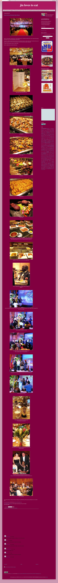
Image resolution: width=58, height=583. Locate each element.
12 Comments (5, 506)
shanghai (50, 160)
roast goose (53, 158)
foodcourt (53, 142)
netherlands (42, 155)
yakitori (51, 168)
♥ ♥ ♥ (45, 128)
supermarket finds (43, 163)
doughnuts (53, 140)
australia (50, 130)
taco (53, 163)
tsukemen (45, 166)
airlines (44, 129)
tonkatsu (53, 165)
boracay (42, 132)
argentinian (42, 130)
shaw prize (52, 160)
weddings (50, 167)
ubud (50, 166)
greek (46, 144)
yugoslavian (43, 169)
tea (51, 164)
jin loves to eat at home (40, 10)
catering (44, 134)
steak (44, 162)
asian (45, 130)
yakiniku (49, 168)
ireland (47, 148)
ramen (51, 158)
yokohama (53, 168)
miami (51, 152)
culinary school (52, 138)
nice (46, 155)
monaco (45, 154)
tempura (53, 164)
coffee (49, 137)
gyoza (48, 144)
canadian (49, 133)
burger (44, 133)
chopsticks (45, 136)
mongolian (47, 154)
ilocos (48, 147)
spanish (42, 162)
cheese (53, 134)
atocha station (47, 130)
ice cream (46, 147)
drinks (42, 141)
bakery (42, 131)
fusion (42, 143)
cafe (45, 133)
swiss (50, 163)
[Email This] (8, 506)
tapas (50, 164)
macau (53, 150)
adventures (52, 128)
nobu (47, 155)
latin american (44, 150)
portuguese (50, 157)
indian (53, 147)
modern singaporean (49, 153)
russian (42, 159)
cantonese (53, 133)
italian (51, 148)
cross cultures (46, 138)
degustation (53, 139)
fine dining (48, 142)
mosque (51, 154)
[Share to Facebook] (11, 506)
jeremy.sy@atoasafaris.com (18, 502)
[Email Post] (13, 506)
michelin (53, 152)
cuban (49, 138)
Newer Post (5, 564)
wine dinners (42, 168)
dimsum (49, 140)
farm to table (51, 141)
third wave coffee (47, 165)
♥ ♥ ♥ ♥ (47, 128)
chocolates (42, 136)
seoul (41, 160)
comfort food (52, 137)
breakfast (48, 132)
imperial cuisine (50, 147)
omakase (53, 155)
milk (41, 153)
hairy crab (50, 144)
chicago (45, 135)
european (49, 141)
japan (20, 10)
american (48, 129)
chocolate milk (52, 135)
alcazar (46, 129)
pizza (45, 157)
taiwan (24, 10)
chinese (49, 135)
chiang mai (42, 135)
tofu (49, 165)
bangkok (50, 131)
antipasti (53, 129)
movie (53, 154)
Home (21, 564)
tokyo (51, 165)
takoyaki (48, 164)
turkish (48, 166)
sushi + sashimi (47, 163)
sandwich (46, 159)
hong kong (16, 10)
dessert (43, 140)
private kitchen (45, 158)
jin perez (12, 573)
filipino (45, 142)
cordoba (42, 138)
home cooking (50, 145)
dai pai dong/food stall (47, 139)
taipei (44, 164)
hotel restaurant (50, 146)
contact (47, 10)
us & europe (34, 10)
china (47, 135)
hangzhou (42, 145)
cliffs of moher (52, 136)
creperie (44, 138)
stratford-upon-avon (50, 162)
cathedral (47, 134)
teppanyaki (42, 165)
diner (51, 140)
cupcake (42, 139)
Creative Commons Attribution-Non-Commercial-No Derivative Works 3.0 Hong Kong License (29, 573)
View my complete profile (49, 16)
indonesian (42, 148)
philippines (12, 10)
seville (44, 160)
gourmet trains (42, 144)
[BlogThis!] (9, 506)
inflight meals (44, 148)
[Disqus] (21, 522)
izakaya (53, 148)
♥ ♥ (42, 128)
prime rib (42, 158)
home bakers (46, 145)
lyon (49, 150)
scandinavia (48, 159)
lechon (46, 150)
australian (53, 130)
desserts (45, 140)
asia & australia (28, 10)
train (41, 166)
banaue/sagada (47, 131)
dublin (43, 141)
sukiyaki (53, 162)
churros (47, 136)
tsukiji (47, 166)
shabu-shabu (46, 160)
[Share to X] (10, 506)
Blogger (47, 577)
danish (51, 139)
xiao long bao (46, 168)
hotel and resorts (45, 146)
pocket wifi (47, 157)
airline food (42, 129)
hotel (43, 146)
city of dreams (49, 136)
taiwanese (46, 164)
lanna (41, 150)
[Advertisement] (21, 561)
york (41, 169)
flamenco (51, 142)
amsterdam (51, 129)
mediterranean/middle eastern (45, 152)
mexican (50, 152)
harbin (44, 145)
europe (47, 141)
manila (47, 151)
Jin (46, 13)
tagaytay (42, 164)
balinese (45, 131)
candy (51, 133)
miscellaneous (45, 153)
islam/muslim (49, 148)
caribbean (42, 134)
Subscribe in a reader (43, 30)
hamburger (53, 144)
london (48, 150)
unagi (51, 166)
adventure (50, 128)
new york (45, 155)
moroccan (49, 154)
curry (43, 139)
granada (45, 144)
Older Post (37, 564)
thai (44, 165)
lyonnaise (51, 150)
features (43, 142)
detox (47, 140)
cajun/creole (47, 133)
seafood (53, 159)
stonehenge (46, 162)
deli (41, 140)
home (4, 10)
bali (43, 131)
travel (43, 166)
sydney (52, 163)
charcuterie (51, 134)
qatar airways (48, 158)
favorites (7, 10)
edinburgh (45, 141)
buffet (42, 133)
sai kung (44, 159)
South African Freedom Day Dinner (12, 15)
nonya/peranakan (50, 155)
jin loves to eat (29, 5)
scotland (51, 159)
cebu (48, 134)
